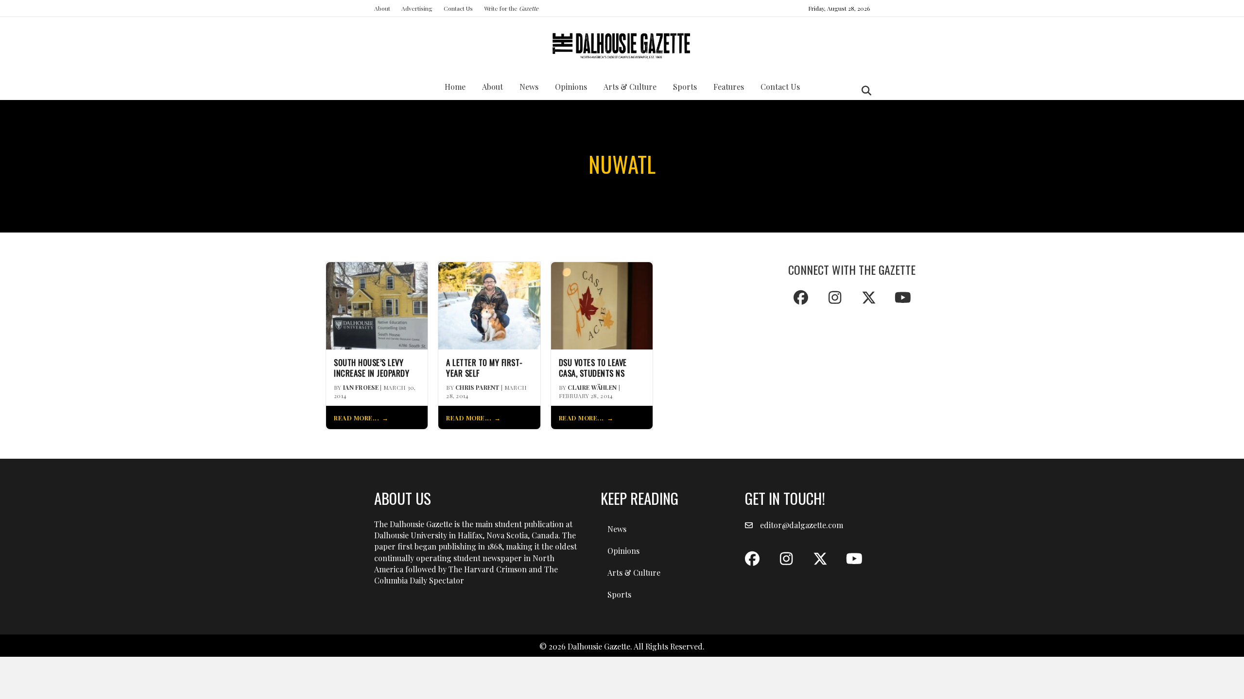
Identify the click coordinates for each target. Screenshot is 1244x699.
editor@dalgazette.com (801, 525)
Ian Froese (361, 387)
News (528, 87)
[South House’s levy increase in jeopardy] (377, 305)
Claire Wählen (592, 387)
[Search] (864, 91)
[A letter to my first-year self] (489, 305)
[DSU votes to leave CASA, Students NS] (602, 305)
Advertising (416, 8)
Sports (685, 87)
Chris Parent (477, 387)
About (382, 8)
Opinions (571, 87)
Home (455, 87)
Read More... (356, 418)
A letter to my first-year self (484, 368)
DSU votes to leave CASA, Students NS (593, 368)
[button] (800, 297)
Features (728, 87)
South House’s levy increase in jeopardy (371, 368)
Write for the (511, 8)
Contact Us (458, 8)
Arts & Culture (630, 87)
